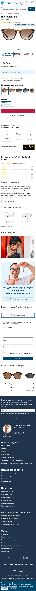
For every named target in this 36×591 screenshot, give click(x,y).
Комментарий (7, 327)
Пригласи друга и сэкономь (9, 506)
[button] (17, 54)
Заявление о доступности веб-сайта (12, 460)
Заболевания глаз (6, 521)
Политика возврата (7, 476)
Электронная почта (9, 347)
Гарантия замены (6, 479)
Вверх (26, 575)
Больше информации (26, 586)
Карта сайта (5, 551)
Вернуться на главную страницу (16, 575)
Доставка (4, 448)
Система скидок (6, 500)
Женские (10, 13)
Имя (4, 340)
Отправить (18, 358)
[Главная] (2, 13)
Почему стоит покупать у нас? (10, 546)
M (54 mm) (7, 103)
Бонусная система (6, 494)
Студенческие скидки (7, 503)
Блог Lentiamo (5, 543)
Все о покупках (5, 445)
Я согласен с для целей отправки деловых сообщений (17, 414)
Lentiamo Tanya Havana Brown (12, 384)
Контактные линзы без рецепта (10, 515)
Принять (4, 588)
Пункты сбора (5, 454)
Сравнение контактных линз (10, 524)
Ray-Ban (16, 13)
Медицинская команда (8, 540)
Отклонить (13, 588)
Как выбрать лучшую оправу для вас (18, 299)
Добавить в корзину (18, 111)
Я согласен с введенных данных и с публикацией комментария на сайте (17, 354)
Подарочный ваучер (7, 497)
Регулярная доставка (7, 491)
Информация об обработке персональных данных (16, 463)
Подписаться (18, 418)
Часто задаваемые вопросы (10, 473)
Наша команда (5, 537)
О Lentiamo (4, 534)
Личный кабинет (6, 482)
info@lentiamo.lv (17, 433)
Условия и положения (7, 457)
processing (15, 353)
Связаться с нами (6, 549)
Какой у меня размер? (8, 106)
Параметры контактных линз (10, 518)
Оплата (3, 451)
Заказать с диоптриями (18, 116)
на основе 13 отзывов (15, 22)
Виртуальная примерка (9, 54)
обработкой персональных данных (19, 413)
